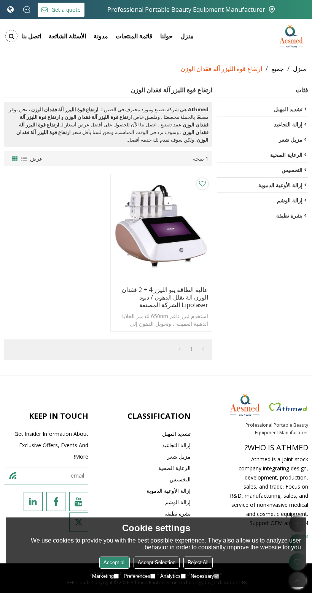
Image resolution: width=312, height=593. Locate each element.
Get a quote (66, 9)
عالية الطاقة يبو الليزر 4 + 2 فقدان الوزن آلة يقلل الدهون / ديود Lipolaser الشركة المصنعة (165, 297)
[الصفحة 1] (203, 349)
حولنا (166, 36)
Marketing (103, 576)
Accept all (114, 562)
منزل (187, 36)
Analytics (170, 576)
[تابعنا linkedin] (33, 501)
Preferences (137, 576)
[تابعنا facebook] (55, 501)
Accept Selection (156, 562)
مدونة (101, 36)
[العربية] (10, 9)
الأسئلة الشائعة (67, 36)
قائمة (24, 158)
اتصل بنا (31, 36)
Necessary (202, 576)
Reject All (198, 562)
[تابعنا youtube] (78, 501)
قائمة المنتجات (134, 36)
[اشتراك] (12, 475)
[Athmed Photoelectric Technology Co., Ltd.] (291, 36)
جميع (277, 69)
